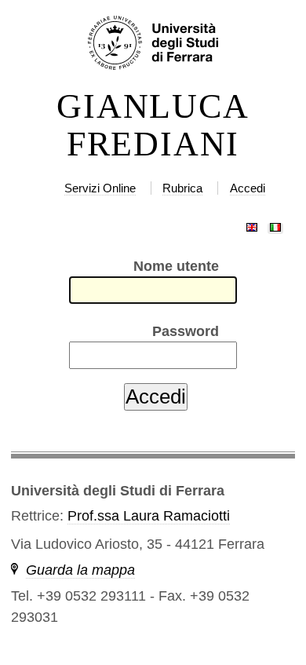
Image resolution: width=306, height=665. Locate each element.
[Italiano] (275, 224)
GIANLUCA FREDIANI (152, 125)
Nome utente (176, 266)
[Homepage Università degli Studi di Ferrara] (153, 44)
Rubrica (182, 188)
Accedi (247, 188)
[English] (251, 224)
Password (185, 331)
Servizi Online (100, 188)
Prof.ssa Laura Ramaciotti (148, 516)
